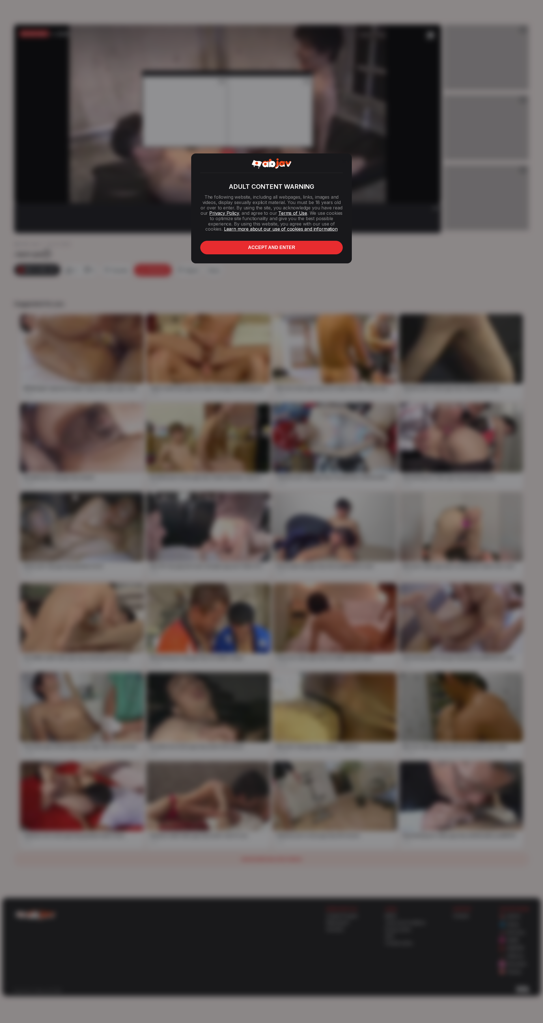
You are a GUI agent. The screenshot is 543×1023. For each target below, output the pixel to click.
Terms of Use (292, 213)
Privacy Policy (224, 213)
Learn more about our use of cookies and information (281, 229)
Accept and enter (271, 247)
